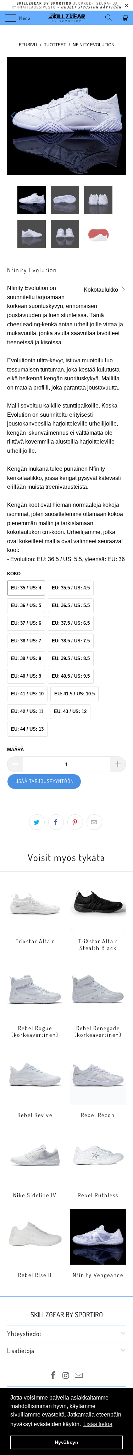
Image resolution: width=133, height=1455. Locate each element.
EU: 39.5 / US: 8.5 (71, 658)
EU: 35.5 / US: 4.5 (71, 587)
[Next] (119, 116)
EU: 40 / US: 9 (26, 676)
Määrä (15, 749)
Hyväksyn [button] (66, 1442)
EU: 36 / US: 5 (26, 605)
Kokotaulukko (102, 290)
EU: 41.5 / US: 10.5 (74, 693)
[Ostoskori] (126, 18)
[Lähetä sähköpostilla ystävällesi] (94, 822)
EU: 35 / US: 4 (26, 587)
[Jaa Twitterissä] (37, 822)
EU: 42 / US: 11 (27, 711)
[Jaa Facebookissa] (56, 822)
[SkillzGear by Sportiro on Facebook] (53, 1376)
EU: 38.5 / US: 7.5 (71, 640)
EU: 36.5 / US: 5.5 (71, 605)
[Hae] (111, 17)
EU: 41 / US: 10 (27, 693)
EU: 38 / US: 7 (26, 640)
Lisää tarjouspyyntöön (44, 781)
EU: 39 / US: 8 (26, 658)
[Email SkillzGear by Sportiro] (78, 1376)
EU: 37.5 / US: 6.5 (71, 623)
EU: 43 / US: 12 (70, 711)
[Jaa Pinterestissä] (75, 822)
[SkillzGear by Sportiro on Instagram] (66, 1376)
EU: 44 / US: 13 (27, 729)
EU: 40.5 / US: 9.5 (71, 676)
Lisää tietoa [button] (97, 1424)
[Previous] (14, 116)
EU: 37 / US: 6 (26, 623)
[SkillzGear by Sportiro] (66, 18)
